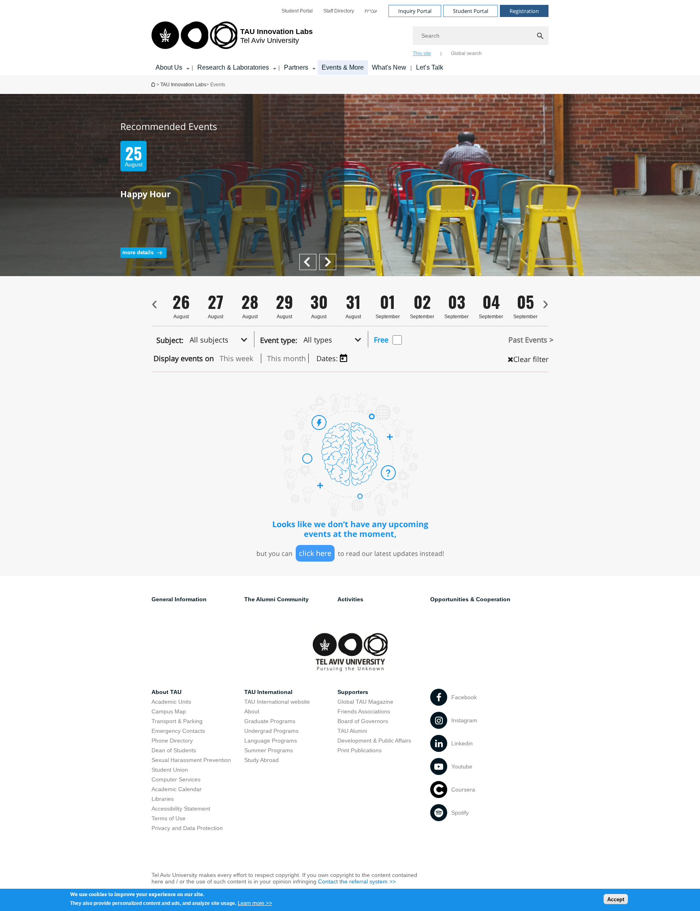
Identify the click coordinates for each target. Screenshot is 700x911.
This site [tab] (422, 53)
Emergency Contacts (178, 731)
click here (315, 553)
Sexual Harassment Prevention (191, 760)
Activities (350, 599)
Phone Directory (172, 740)
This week (236, 358)
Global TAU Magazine (365, 701)
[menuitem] (297, 11)
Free (381, 340)
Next (306, 257)
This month (286, 358)
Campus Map (169, 711)
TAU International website (277, 701)
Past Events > (530, 340)
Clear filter (530, 359)
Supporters (352, 692)
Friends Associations (363, 711)
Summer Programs (268, 750)
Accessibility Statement (181, 808)
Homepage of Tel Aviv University (154, 84)
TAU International (268, 692)
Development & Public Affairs (374, 740)
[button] (221, 339)
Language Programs (270, 740)
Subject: (170, 340)
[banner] (350, 37)
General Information (179, 599)
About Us (169, 67)
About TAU (166, 692)
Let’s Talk (429, 67)
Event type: (278, 340)
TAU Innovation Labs (183, 84)
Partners (296, 67)
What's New (389, 67)
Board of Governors (362, 721)
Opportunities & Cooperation (470, 599)
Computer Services (176, 779)
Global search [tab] (466, 53)
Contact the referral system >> (357, 881)
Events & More (343, 67)
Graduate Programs (269, 721)
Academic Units (171, 701)
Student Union (170, 769)
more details (138, 252)
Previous (331, 257)
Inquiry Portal (414, 11)
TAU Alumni (352, 731)
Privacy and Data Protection (187, 828)
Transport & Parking (177, 721)
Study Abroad (261, 760)
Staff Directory (338, 11)
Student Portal (297, 11)
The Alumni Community (276, 599)
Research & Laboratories (233, 67)
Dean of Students (174, 750)
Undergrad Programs (271, 731)
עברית (371, 11)
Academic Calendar (177, 789)
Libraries (163, 799)
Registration (524, 11)
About (251, 711)
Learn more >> (255, 903)
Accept (615, 899)
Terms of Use (169, 818)
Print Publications (359, 750)
